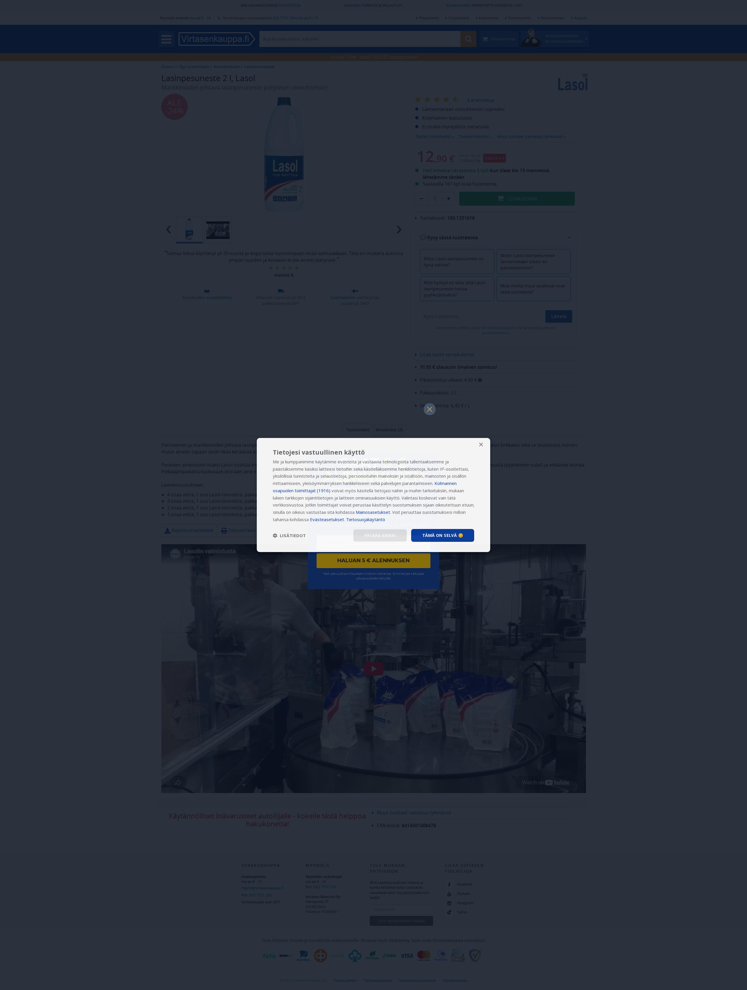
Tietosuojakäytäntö (365, 519)
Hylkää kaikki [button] (380, 535)
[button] (289, 535)
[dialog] (373, 495)
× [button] (481, 445)
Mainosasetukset (373, 512)
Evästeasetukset (327, 519)
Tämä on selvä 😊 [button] (442, 535)
